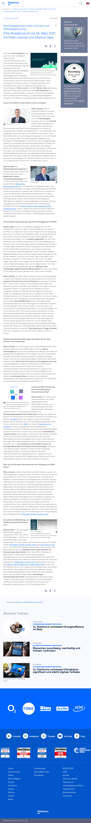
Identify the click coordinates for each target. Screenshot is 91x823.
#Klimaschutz (19, 602)
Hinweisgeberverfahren (73, 785)
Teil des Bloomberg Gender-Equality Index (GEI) (72, 90)
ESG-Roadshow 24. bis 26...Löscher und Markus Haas (21, 11)
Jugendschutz (69, 789)
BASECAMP (68, 768)
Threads (51, 736)
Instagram (34, 736)
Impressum (67, 795)
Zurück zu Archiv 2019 (10, 18)
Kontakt (66, 775)
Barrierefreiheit (69, 792)
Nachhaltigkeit (14, 778)
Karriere (11, 792)
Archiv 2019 (51, 9)
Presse (11, 795)
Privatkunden (40, 768)
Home (10, 768)
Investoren (12, 785)
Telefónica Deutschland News (37, 9)
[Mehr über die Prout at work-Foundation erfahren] (82, 753)
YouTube (68, 736)
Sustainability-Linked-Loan (24, 562)
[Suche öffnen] (81, 3)
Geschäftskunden (41, 771)
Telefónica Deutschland (19, 9)
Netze (10, 775)
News (10, 799)
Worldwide (38, 775)
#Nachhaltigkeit (28, 602)
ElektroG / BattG (70, 778)
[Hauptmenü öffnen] (3, 3)
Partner (11, 789)
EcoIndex (13, 419)
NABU (25, 424)
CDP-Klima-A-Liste (47, 544)
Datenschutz (68, 782)
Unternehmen (14, 771)
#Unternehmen (38, 602)
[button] (46, 46)
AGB (65, 771)
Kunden (11, 782)
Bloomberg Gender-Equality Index (35, 514)
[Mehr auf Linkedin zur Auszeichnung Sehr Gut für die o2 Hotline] (42, 753)
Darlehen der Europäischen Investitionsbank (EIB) (25, 564)
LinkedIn (17, 736)
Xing (83, 736)
